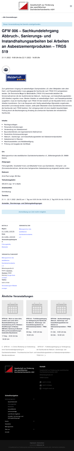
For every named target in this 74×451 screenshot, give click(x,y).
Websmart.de (40, 445)
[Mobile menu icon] (71, 6)
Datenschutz (40, 443)
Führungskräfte (6, 244)
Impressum (33, 443)
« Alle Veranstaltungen (9, 17)
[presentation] (12, 308)
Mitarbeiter (5, 247)
